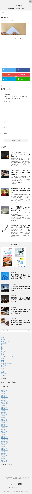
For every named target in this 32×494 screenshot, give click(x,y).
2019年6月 (4, 429)
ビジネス (3, 339)
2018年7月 (4, 448)
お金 (2, 360)
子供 (2, 372)
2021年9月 (4, 390)
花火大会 (3, 351)
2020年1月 (4, 417)
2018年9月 (4, 444)
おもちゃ (3, 373)
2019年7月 (4, 427)
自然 (2, 366)
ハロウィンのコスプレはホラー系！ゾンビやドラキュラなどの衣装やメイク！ (20, 154)
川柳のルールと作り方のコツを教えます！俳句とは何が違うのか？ (20, 226)
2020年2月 (4, 415)
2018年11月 (4, 441)
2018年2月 (4, 456)
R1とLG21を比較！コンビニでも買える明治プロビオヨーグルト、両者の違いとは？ (20, 209)
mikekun (8, 89)
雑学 (2, 337)
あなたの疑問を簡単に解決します (16, 487)
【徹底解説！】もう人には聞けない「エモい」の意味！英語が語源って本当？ (20, 299)
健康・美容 (4, 355)
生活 (2, 361)
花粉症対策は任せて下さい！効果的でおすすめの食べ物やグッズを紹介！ (20, 190)
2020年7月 (4, 407)
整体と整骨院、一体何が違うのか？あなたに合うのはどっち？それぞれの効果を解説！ (20, 276)
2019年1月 (4, 438)
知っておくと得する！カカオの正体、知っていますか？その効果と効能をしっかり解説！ (20, 322)
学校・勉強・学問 (6, 363)
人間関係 (3, 365)
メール (6, 127)
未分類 (3, 375)
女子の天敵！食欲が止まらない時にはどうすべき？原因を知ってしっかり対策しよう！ (20, 311)
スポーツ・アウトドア (7, 356)
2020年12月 (4, 402)
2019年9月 (4, 424)
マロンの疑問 (16, 6)
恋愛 (2, 368)
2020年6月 (4, 409)
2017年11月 (4, 462)
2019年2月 (4, 436)
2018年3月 (4, 455)
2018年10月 (4, 443)
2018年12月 (4, 439)
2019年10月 (4, 422)
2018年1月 (4, 458)
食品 (2, 353)
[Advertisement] (16, 50)
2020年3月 (4, 414)
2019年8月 (4, 426)
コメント (7, 101)
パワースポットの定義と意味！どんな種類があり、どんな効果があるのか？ (20, 288)
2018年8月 (4, 446)
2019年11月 (4, 421)
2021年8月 (4, 392)
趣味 (2, 358)
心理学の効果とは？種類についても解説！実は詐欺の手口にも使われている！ (20, 172)
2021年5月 (4, 397)
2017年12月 (4, 460)
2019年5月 (4, 431)
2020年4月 (4, 412)
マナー (3, 370)
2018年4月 (4, 453)
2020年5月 (4, 410)
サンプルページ (17, 477)
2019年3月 (4, 434)
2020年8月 (4, 405)
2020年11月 (4, 403)
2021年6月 (4, 395)
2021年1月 (4, 400)
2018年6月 (4, 450)
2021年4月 (4, 398)
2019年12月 (4, 419)
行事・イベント (5, 341)
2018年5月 (4, 451)
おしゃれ (3, 343)
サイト (5, 133)
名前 (5, 122)
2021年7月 (4, 393)
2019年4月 (4, 433)
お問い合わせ (9, 477)
